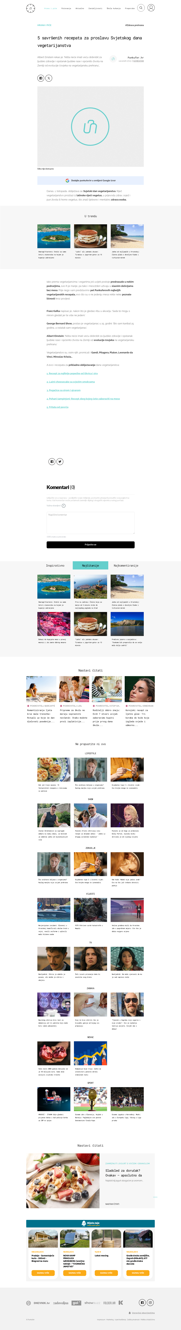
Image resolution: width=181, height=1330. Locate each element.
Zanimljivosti (95, 8)
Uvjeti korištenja (120, 1320)
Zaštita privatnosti (133, 1320)
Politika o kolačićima (148, 1320)
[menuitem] (151, 7)
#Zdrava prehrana (134, 25)
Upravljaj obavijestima (143, 1313)
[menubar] (151, 7)
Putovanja (66, 8)
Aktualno (80, 8)
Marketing (110, 1320)
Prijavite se (90, 544)
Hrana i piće (50, 8)
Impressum (101, 1320)
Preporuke (130, 8)
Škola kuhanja (114, 8)
